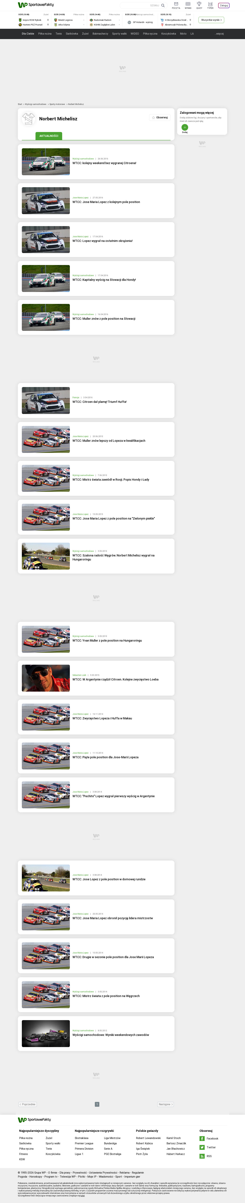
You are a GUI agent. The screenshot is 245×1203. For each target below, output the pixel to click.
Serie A (108, 1148)
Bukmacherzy (100, 33)
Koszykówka (168, 33)
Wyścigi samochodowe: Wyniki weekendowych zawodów (110, 1035)
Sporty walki (119, 33)
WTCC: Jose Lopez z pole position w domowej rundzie (109, 879)
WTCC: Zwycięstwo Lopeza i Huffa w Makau (102, 718)
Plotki (81, 1176)
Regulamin (138, 1172)
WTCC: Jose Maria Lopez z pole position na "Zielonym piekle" (113, 518)
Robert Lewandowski (148, 1138)
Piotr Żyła (142, 1154)
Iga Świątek (143, 1148)
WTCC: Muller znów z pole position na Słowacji (103, 318)
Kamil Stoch (173, 1138)
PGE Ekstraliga (112, 1154)
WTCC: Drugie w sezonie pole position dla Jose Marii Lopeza (113, 957)
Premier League (84, 1143)
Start (20, 104)
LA (192, 33)
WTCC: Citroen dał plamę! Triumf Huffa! (99, 401)
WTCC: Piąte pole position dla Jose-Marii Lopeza (105, 757)
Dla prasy (65, 1172)
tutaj (82, 1196)
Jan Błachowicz (175, 1148)
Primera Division (84, 1148)
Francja (76, 397)
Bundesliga (110, 1143)
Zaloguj (224, 5)
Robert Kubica (144, 1143)
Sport (118, 1176)
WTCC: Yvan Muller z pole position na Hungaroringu (107, 640)
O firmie (52, 1172)
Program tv (51, 1176)
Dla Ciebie (28, 33)
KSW (22, 1159)
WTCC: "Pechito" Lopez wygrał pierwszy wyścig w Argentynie (113, 796)
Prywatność (80, 1172)
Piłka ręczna (150, 33)
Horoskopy (35, 1176)
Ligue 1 (79, 1154)
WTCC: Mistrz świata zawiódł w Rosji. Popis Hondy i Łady (110, 479)
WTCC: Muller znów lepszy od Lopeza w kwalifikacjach (108, 440)
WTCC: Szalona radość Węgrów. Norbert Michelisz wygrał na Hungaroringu (113, 557)
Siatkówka (72, 33)
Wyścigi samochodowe (36, 104)
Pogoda (22, 1176)
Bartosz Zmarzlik (176, 1143)
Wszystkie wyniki (210, 20)
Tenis (59, 33)
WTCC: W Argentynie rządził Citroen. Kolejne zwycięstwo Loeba (115, 679)
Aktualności (49, 135)
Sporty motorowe (57, 104)
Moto (183, 33)
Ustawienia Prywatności (103, 1172)
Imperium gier (132, 1176)
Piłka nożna (45, 33)
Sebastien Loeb (79, 675)
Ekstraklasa (81, 1138)
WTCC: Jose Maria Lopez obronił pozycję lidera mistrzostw (112, 918)
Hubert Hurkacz (175, 1154)
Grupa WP (40, 1172)
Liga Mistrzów (112, 1138)
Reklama (125, 1172)
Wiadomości (106, 1176)
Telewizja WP (68, 1176)
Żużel (85, 33)
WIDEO (135, 33)
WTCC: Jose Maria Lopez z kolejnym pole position (106, 202)
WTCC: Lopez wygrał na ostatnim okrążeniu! (102, 241)
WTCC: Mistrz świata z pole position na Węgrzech (106, 996)
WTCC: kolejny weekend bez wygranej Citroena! (104, 163)
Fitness (23, 1154)
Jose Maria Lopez (80, 198)
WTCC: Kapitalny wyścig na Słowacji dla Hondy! (104, 279)
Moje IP (91, 1176)
